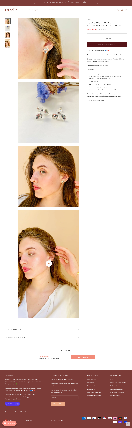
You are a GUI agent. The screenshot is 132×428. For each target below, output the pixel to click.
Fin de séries (54, 10)
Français (108, 10)
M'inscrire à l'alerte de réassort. (107, 44)
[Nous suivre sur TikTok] (26, 412)
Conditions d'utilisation (117, 392)
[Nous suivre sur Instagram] (11, 412)
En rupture (107, 39)
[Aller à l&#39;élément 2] (8, 28)
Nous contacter (91, 379)
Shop (24, 10)
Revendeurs (90, 383)
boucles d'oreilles (98, 100)
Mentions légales (115, 395)
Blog (44, 10)
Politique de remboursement (118, 386)
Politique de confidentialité (118, 383)
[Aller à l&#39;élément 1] (8, 21)
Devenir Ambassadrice (94, 395)
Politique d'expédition (116, 389)
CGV (111, 379)
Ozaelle (90, 19)
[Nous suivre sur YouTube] (21, 412)
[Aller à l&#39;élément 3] (8, 35)
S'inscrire (57, 404)
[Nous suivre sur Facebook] (6, 412)
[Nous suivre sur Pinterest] (16, 412)
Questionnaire (91, 386)
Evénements (91, 389)
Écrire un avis (83, 357)
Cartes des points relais (94, 392)
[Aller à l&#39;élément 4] (8, 44)
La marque (33, 10)
